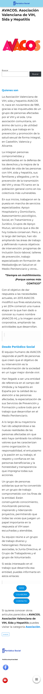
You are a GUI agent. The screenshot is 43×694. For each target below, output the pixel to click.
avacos (5, 634)
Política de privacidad (10, 659)
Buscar (5, 70)
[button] (21, 588)
